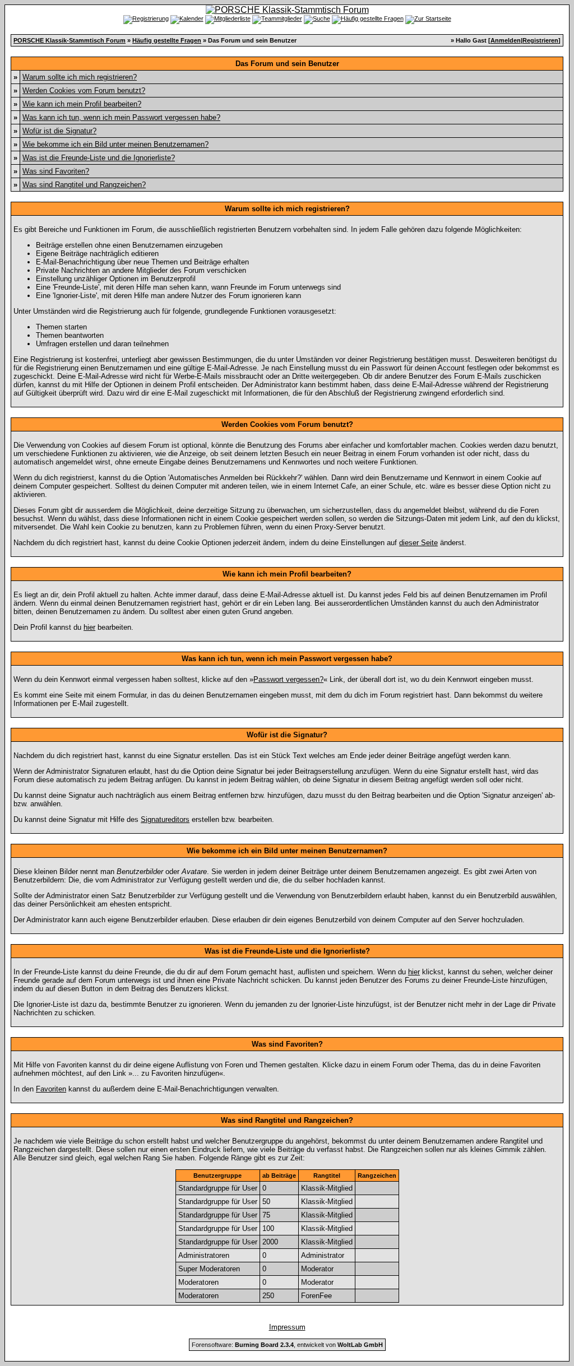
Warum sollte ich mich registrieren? (79, 77)
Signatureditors (165, 819)
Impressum (287, 1327)
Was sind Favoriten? (55, 171)
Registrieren (540, 40)
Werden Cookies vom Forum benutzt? (83, 90)
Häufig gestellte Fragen (166, 40)
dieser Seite (418, 542)
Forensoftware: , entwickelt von (287, 1344)
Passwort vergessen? (288, 679)
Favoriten (51, 1089)
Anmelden (505, 40)
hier (89, 627)
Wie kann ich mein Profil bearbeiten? (81, 104)
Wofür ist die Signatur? (59, 131)
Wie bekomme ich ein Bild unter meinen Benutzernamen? (115, 144)
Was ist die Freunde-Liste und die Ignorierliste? (98, 158)
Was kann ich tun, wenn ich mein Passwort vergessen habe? (121, 117)
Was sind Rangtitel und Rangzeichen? (84, 184)
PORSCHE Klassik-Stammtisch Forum (69, 40)
